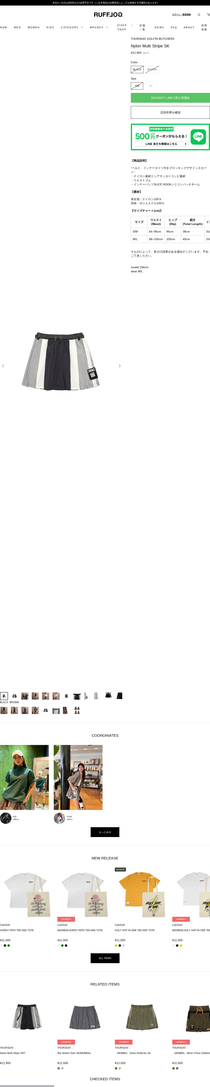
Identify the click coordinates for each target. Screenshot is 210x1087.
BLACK (137, 69)
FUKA (69, 817)
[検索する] (199, 14)
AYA (14, 817)
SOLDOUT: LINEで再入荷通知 (170, 97)
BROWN (152, 69)
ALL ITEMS (105, 958)
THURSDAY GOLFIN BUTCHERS (152, 38)
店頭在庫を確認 (170, 112)
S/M (137, 85)
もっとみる (105, 832)
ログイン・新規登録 (181, 14)
